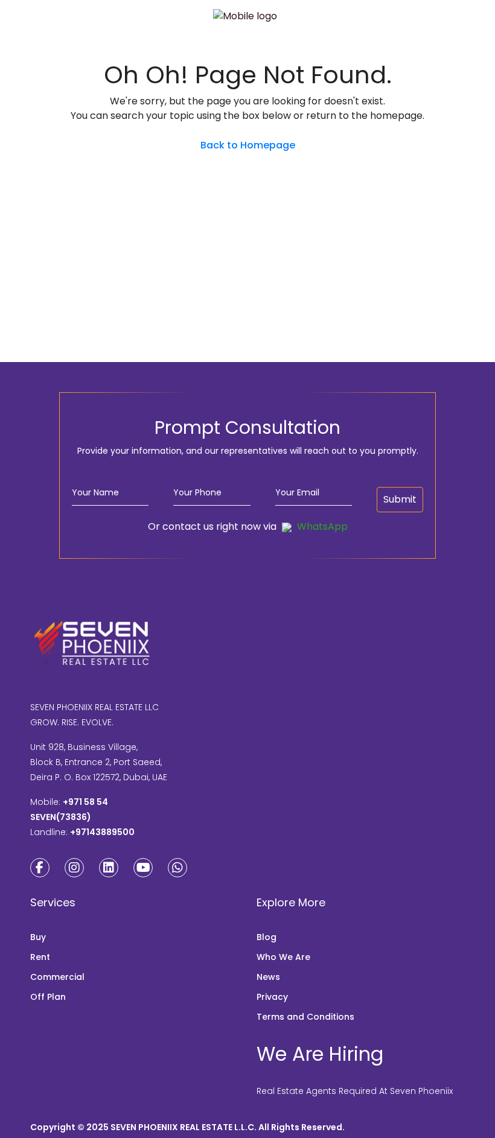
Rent (40, 957)
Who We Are (283, 957)
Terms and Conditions (305, 1017)
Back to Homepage (247, 145)
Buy (38, 937)
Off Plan (48, 997)
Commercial (57, 977)
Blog (266, 937)
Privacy (272, 997)
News (268, 977)
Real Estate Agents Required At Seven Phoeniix (355, 1091)
